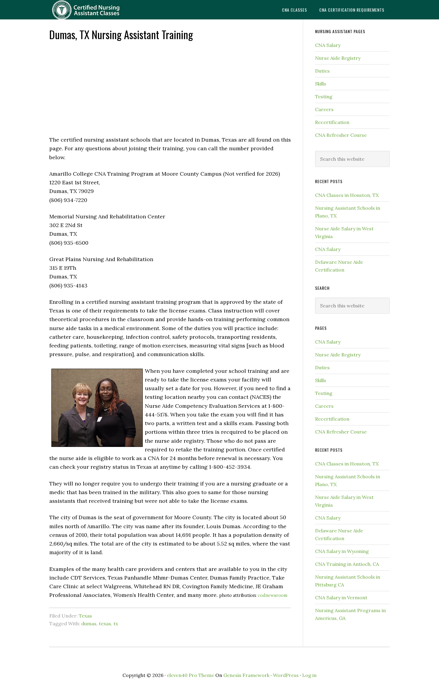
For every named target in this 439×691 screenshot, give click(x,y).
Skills (320, 84)
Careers (324, 109)
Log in (309, 675)
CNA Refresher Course (341, 135)
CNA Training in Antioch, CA (347, 564)
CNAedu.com (97, 9)
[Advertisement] (170, 87)
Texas (85, 616)
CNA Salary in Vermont (341, 597)
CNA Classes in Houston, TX (347, 195)
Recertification (332, 122)
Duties (322, 71)
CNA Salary (327, 45)
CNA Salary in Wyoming (342, 551)
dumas (88, 623)
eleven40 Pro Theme (190, 675)
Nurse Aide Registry (337, 58)
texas (105, 623)
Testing (323, 96)
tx (115, 623)
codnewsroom (272, 595)
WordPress (286, 675)
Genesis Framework (246, 675)
